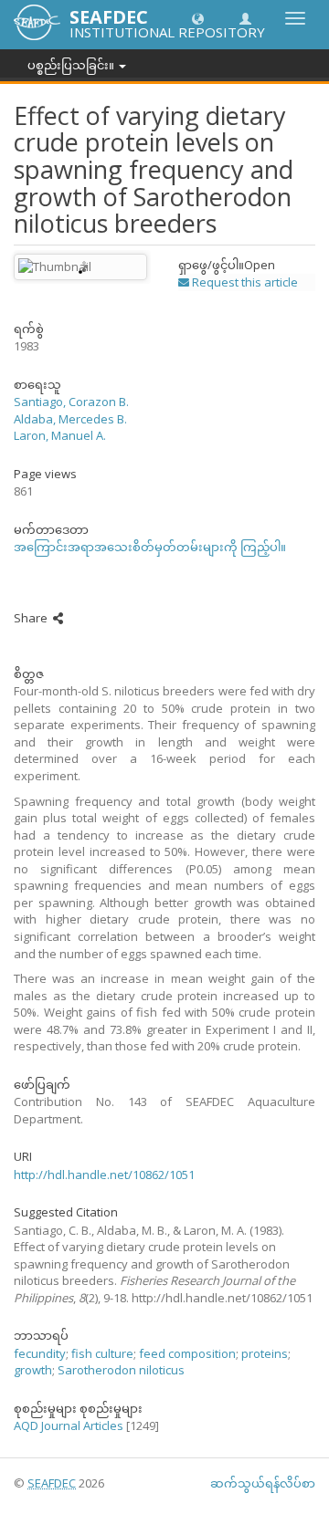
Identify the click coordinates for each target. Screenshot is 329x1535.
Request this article (243, 282)
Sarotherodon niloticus (121, 1370)
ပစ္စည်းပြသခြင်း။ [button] (72, 65)
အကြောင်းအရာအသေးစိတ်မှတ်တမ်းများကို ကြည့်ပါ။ (150, 546)
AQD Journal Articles (68, 1425)
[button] (198, 18)
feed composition (187, 1353)
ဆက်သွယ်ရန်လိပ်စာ (262, 1483)
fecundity (40, 1353)
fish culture (102, 1353)
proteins (264, 1353)
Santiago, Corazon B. (71, 401)
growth (33, 1370)
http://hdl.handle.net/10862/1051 (104, 1174)
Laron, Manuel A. (60, 435)
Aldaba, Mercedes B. (70, 419)
